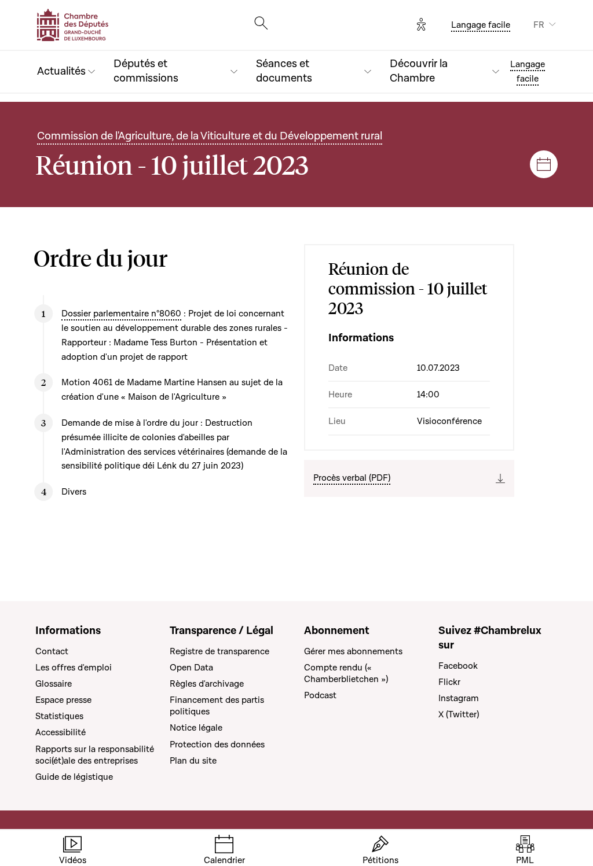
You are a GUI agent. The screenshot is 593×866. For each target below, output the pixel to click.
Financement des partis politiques (217, 705)
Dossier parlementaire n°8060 (121, 313)
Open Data (191, 667)
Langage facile (480, 25)
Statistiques (59, 716)
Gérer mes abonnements (353, 651)
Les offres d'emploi (73, 667)
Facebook (458, 666)
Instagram (458, 698)
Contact (51, 651)
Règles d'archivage (207, 684)
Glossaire (53, 684)
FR (538, 25)
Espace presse (63, 700)
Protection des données (217, 744)
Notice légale (196, 728)
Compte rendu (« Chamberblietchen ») (346, 673)
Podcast (320, 695)
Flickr (449, 682)
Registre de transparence (219, 651)
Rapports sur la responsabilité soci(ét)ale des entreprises (94, 754)
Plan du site (193, 760)
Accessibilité (60, 732)
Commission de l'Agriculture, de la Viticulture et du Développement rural (209, 136)
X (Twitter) (458, 714)
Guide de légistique (74, 777)
